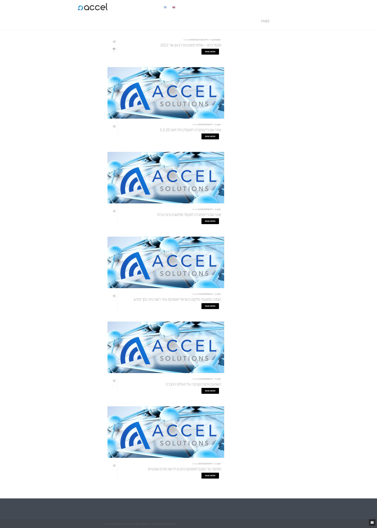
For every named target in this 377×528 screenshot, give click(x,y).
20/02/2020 (202, 463)
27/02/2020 (202, 294)
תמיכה (196, 7)
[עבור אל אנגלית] (174, 6)
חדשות (209, 124)
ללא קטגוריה (203, 39)
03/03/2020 (202, 124)
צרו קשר (184, 7)
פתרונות (220, 7)
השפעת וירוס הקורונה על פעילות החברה (193, 384)
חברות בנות (234, 7)
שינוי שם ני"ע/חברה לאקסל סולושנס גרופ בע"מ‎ (189, 214)
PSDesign (166, 524)
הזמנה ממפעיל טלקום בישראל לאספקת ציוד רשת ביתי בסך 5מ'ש (177, 299)
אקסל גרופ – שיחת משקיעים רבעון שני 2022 (190, 45)
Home (260, 27)
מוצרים (208, 7)
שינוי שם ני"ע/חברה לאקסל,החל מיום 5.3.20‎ (190, 129)
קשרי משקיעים (251, 7)
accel (218, 124)
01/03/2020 (202, 209)
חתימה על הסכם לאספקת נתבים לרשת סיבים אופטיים (184, 468)
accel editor (216, 39)
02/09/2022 (194, 39)
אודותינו (266, 7)
